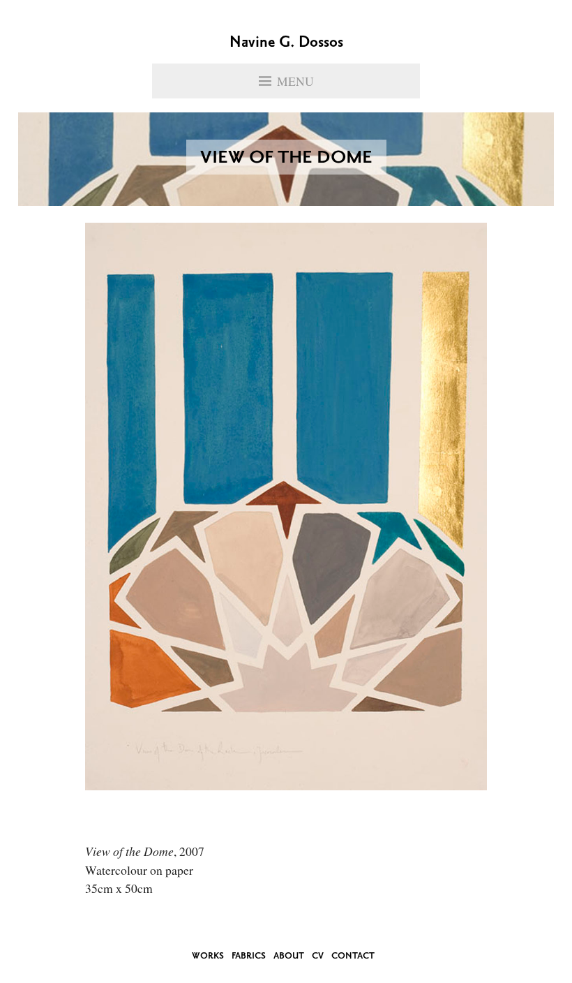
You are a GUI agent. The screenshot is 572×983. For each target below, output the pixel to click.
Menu (295, 81)
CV (318, 956)
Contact (353, 956)
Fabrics (249, 956)
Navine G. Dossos (286, 43)
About (288, 956)
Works (208, 956)
